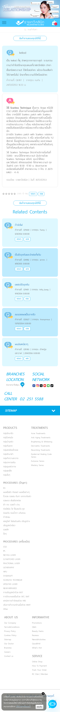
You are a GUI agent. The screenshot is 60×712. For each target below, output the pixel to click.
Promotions (37, 623)
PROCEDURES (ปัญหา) (15, 483)
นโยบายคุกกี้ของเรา (23, 706)
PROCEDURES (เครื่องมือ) (16, 541)
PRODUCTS (10, 427)
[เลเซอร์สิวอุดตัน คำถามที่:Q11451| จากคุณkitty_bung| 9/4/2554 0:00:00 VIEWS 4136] (30, 280)
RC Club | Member (40, 674)
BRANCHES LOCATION (15, 376)
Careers (7, 652)
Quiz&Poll (36, 643)
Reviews (35, 635)
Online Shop (37, 661)
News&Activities (39, 639)
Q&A (34, 627)
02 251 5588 (31, 399)
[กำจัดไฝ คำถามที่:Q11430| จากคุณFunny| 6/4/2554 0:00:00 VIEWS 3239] (30, 220)
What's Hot (37, 647)
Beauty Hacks (38, 631)
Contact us (8, 656)
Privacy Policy (10, 631)
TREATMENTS (39, 427)
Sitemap (7, 639)
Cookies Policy (10, 635)
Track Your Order (39, 670)
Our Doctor (9, 643)
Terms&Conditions (12, 627)
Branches (8, 647)
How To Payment (39, 665)
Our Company (10, 623)
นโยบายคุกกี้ (48, 696)
